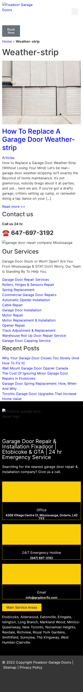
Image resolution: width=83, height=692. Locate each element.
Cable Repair (12, 305)
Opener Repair (13, 325)
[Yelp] (75, 682)
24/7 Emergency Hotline (41, 552)
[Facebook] (40, 682)
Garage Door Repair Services (25, 279)
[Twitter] (52, 682)
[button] (75, 11)
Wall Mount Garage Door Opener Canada (35, 368)
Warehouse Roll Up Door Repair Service (34, 335)
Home (7, 41)
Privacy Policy (31, 667)
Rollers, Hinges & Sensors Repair (28, 284)
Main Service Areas (21, 607)
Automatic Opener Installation (26, 300)
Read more (13, 206)
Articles (8, 158)
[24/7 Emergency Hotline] (41, 534)
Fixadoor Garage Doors (52, 662)
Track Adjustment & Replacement (29, 330)
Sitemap (9, 667)
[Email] (41, 573)
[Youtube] (64, 682)
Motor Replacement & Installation (29, 320)
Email (41, 592)
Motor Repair (12, 315)
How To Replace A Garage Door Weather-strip (38, 139)
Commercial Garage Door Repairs (29, 295)
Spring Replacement (18, 290)
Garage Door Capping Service (26, 340)
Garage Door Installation (22, 310)
